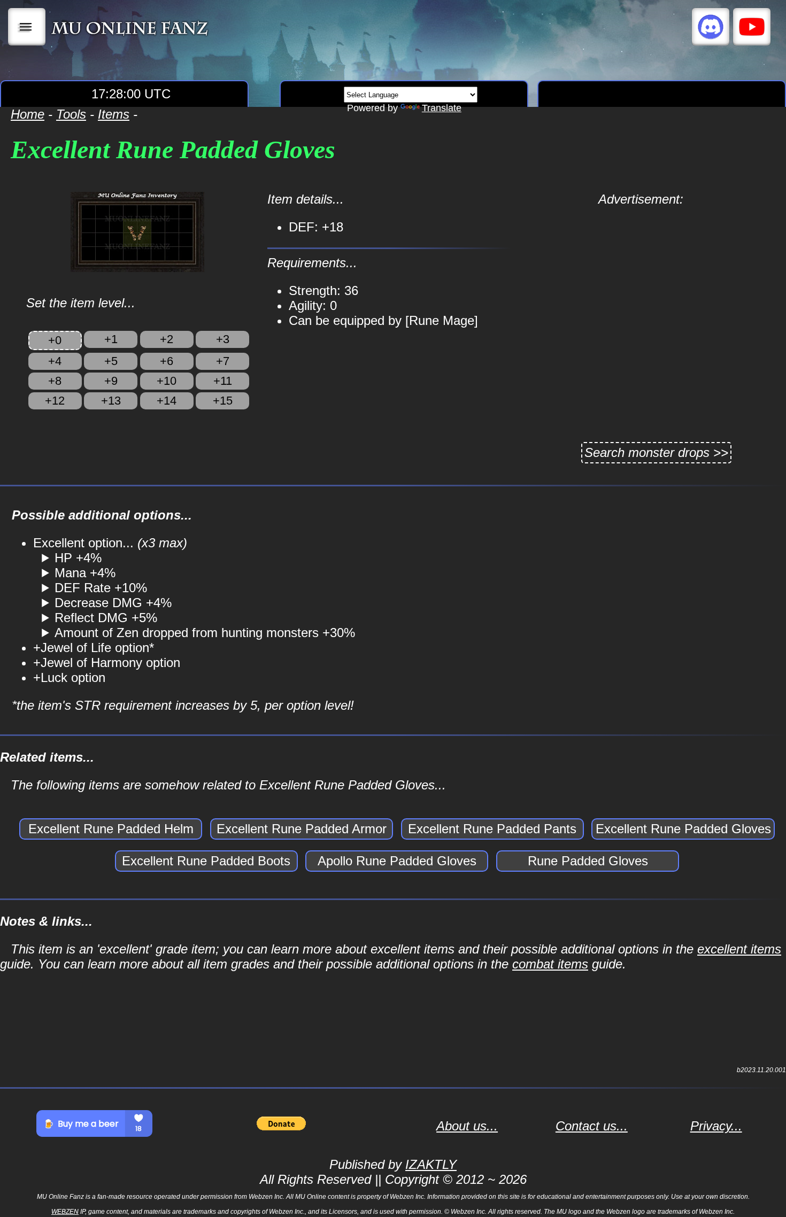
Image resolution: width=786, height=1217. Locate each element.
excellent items (739, 949)
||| (27, 27)
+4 (54, 361)
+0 (54, 340)
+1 (111, 339)
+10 (166, 380)
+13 (111, 400)
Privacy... (716, 1126)
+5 (111, 361)
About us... (467, 1126)
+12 (55, 400)
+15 (223, 400)
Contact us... (592, 1126)
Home (27, 114)
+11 (222, 380)
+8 (54, 380)
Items (113, 114)
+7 (222, 361)
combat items (550, 964)
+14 (166, 400)
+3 (222, 339)
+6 (166, 361)
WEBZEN (65, 1211)
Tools (71, 114)
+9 (111, 380)
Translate (441, 108)
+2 (166, 339)
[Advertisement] (640, 281)
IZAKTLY (431, 1164)
